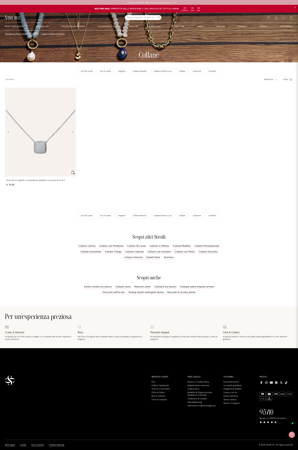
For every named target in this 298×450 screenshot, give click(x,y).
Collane (33, 34)
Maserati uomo (142, 286)
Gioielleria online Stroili (16, 34)
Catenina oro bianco (165, 286)
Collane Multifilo (182, 246)
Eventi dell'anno (231, 396)
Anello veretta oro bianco (98, 286)
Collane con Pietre (185, 251)
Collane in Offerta (159, 246)
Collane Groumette (91, 251)
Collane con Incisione (159, 251)
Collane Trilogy (113, 251)
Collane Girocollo (208, 251)
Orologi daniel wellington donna (146, 292)
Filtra (285, 79)
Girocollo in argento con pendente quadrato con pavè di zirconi (35, 180)
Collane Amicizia (133, 257)
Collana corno (123, 286)
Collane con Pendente (111, 246)
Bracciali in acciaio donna (181, 292)
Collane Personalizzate (206, 246)
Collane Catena (87, 246)
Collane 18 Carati (136, 246)
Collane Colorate (134, 251)
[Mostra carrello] (291, 17)
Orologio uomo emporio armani (197, 286)
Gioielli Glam (153, 257)
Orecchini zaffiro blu (114, 292)
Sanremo (169, 257)
